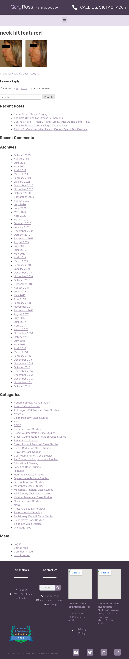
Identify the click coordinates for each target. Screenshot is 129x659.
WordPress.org (22, 555)
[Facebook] (76, 652)
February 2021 (22, 177)
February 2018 (22, 302)
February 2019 (22, 265)
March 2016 (21, 352)
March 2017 (21, 329)
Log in (17, 544)
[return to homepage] (34, 7)
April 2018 (20, 299)
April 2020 (20, 215)
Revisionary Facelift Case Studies (33, 516)
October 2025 (22, 155)
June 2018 (20, 291)
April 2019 (20, 257)
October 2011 (22, 386)
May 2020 (20, 212)
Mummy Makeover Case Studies (33, 497)
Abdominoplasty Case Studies (32, 402)
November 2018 (23, 276)
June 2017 (20, 321)
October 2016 (22, 336)
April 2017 (20, 325)
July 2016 (19, 340)
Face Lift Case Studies (27, 467)
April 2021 (20, 170)
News (17, 504)
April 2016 (20, 348)
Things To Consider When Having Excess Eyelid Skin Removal (50, 129)
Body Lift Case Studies (27, 429)
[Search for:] (21, 97)
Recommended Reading (28, 512)
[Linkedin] (104, 652)
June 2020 (20, 208)
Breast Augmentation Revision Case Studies (40, 436)
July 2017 (19, 318)
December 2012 (23, 378)
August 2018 (21, 287)
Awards (18, 414)
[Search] (58, 588)
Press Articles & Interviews (29, 508)
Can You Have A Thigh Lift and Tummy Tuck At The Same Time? (52, 121)
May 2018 (19, 295)
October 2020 (22, 193)
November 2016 (23, 333)
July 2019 (19, 246)
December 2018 (23, 272)
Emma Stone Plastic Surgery (31, 114)
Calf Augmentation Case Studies (33, 455)
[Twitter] (90, 652)
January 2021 (22, 181)
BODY (17, 425)
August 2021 (21, 158)
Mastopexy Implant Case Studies (33, 489)
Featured (19, 470)
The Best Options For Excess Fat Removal (39, 117)
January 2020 (22, 227)
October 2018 (22, 280)
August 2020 (21, 200)
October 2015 (22, 367)
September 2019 (24, 238)
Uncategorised (22, 527)
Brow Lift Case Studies (27, 451)
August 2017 (21, 314)
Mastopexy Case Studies (28, 485)
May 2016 (19, 344)
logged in (21, 88)
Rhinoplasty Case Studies (29, 520)
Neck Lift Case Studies (27, 501)
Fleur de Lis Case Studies (29, 474)
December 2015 (23, 359)
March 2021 (21, 174)
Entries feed (21, 547)
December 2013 (23, 374)
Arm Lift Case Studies (27, 406)
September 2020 (24, 196)
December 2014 (23, 371)
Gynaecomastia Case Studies (31, 478)
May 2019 (19, 253)
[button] (64, 20)
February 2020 (22, 223)
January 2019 (22, 268)
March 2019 (21, 261)
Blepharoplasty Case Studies (31, 417)
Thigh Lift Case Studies (28, 523)
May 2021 (19, 166)
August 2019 (21, 242)
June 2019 (20, 249)
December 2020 (23, 185)
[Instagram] (117, 652)
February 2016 (22, 355)
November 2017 (23, 306)
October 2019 (22, 234)
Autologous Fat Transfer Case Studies (36, 410)
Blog (16, 421)
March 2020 (21, 219)
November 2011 (23, 382)
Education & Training (26, 463)
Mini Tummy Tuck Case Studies (32, 493)
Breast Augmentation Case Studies (34, 432)
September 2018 (24, 283)
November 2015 (23, 363)
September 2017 (23, 310)
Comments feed (23, 551)
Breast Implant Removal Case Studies (36, 444)
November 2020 (23, 189)
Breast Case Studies (26, 440)
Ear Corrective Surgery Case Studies (36, 459)
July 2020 (20, 204)
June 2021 (20, 162)
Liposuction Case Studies (29, 482)
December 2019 (23, 230)
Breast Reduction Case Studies (32, 448)
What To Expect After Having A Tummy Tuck (40, 125)
